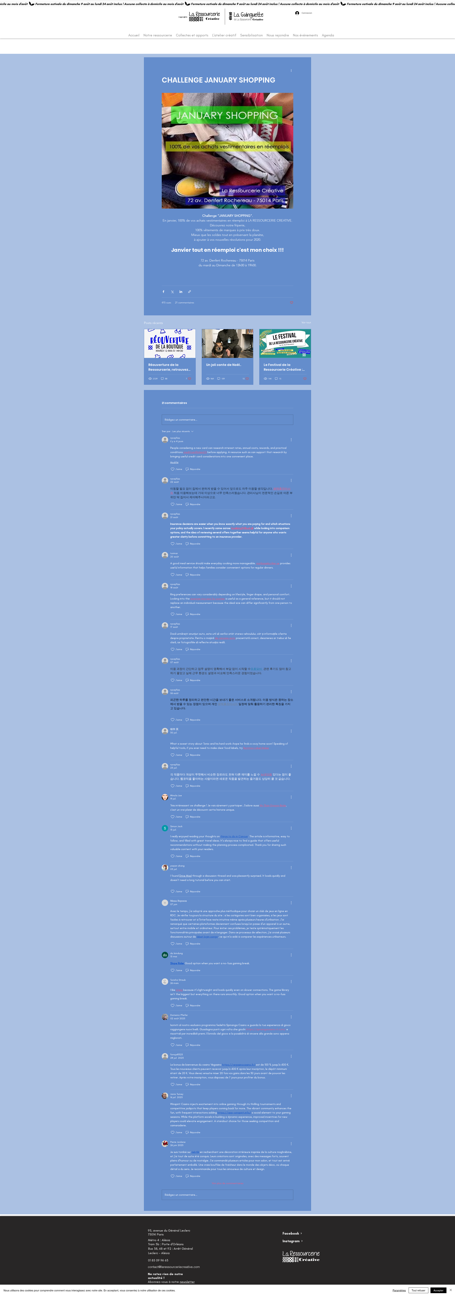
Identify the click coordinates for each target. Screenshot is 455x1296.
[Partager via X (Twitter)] (172, 291)
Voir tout (306, 322)
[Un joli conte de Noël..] (227, 343)
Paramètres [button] (399, 1290)
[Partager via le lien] (189, 291)
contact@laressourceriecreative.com (174, 1267)
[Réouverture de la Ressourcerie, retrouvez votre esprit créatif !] (170, 343)
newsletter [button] (187, 1282)
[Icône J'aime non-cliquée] (172, 469)
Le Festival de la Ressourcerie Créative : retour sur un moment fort (283, 367)
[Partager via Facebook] (163, 291)
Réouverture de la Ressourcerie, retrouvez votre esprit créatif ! (168, 367)
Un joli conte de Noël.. (223, 365)
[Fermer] (451, 1290)
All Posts (149, 46)
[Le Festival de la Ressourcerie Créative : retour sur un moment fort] (285, 343)
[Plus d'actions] (291, 70)
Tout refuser (418, 1290)
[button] (306, 46)
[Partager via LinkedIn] (181, 291)
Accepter (438, 1290)
